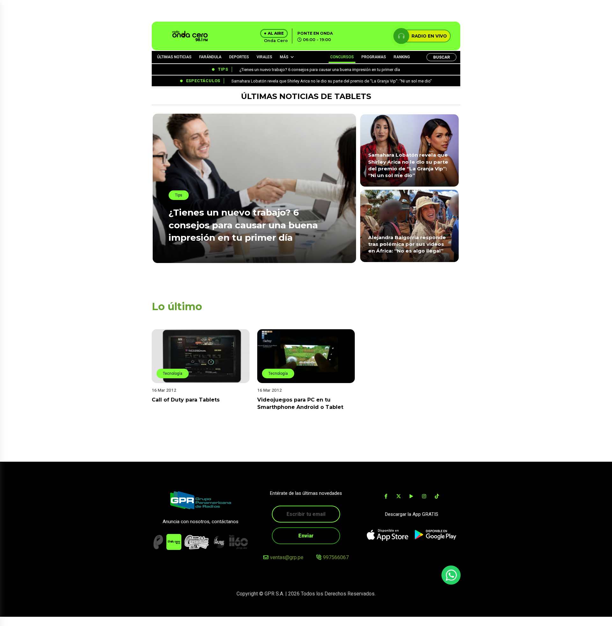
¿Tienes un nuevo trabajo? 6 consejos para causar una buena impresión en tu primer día (243, 225)
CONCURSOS (342, 57)
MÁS (284, 57)
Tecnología (172, 373)
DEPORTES (239, 57)
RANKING (402, 57)
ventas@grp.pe (286, 557)
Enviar (306, 536)
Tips (178, 195)
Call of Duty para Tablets (186, 400)
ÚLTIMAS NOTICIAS (174, 57)
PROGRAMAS (373, 57)
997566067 (336, 557)
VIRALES (264, 57)
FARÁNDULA (210, 57)
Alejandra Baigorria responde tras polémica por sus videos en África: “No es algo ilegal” (407, 244)
